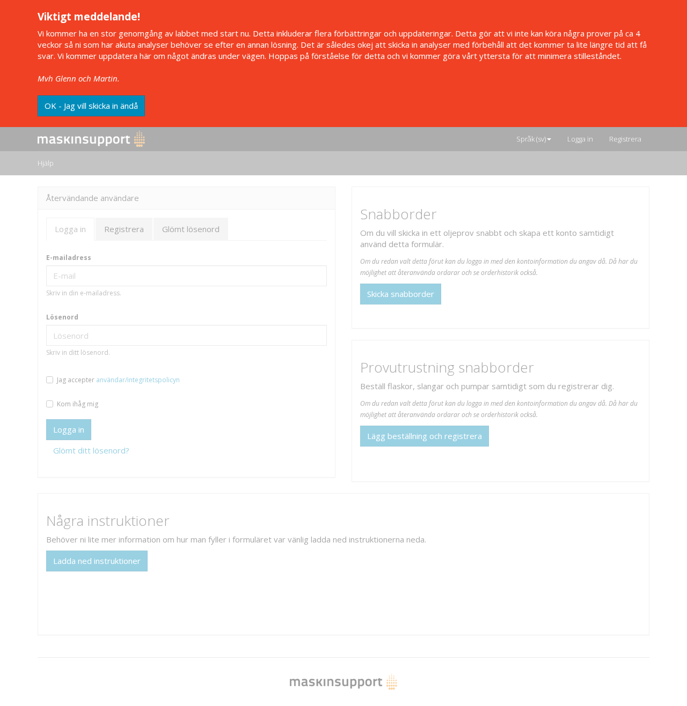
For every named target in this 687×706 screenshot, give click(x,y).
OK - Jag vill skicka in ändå (91, 105)
